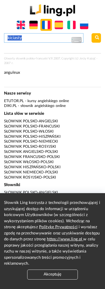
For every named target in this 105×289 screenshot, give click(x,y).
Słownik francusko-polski (32, 157)
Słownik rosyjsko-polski (30, 177)
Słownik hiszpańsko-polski (32, 167)
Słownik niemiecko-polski (31, 172)
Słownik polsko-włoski (29, 131)
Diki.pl (10, 106)
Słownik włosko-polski (29, 162)
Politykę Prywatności (58, 227)
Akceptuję (52, 274)
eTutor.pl (14, 101)
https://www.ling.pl (65, 239)
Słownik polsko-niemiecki (31, 141)
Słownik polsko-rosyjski (30, 147)
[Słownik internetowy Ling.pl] (52, 10)
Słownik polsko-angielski (31, 121)
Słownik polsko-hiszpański (32, 137)
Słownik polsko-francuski (32, 126)
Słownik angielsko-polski (31, 152)
